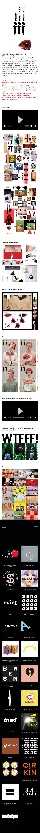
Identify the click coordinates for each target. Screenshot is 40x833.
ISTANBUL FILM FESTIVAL (10, 802)
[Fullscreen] (35, 126)
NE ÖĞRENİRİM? (30, 756)
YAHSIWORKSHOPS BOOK (10, 659)
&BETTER (10, 756)
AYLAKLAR (30, 636)
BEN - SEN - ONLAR (10, 683)
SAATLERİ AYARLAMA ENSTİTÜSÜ (10, 588)
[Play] (5, 126)
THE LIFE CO (10, 636)
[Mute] (31, 126)
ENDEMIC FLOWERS (10, 778)
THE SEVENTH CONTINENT (30, 588)
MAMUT (10, 708)
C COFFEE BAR (29, 708)
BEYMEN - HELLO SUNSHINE (29, 659)
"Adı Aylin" (29, 802)
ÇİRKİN (29, 779)
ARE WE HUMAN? (30, 731)
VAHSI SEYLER (29, 683)
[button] (20, 120)
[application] (20, 120)
